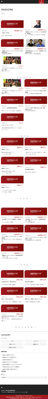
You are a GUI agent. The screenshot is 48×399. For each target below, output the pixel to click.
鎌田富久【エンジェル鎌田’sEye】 (9, 357)
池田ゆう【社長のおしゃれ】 (8, 355)
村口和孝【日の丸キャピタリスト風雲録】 (10, 366)
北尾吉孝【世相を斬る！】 (7, 359)
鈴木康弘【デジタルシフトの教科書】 (9, 362)
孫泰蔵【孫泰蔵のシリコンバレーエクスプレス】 (12, 364)
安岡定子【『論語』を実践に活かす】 (9, 369)
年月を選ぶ (4, 377)
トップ (2, 5)
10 (31, 327)
